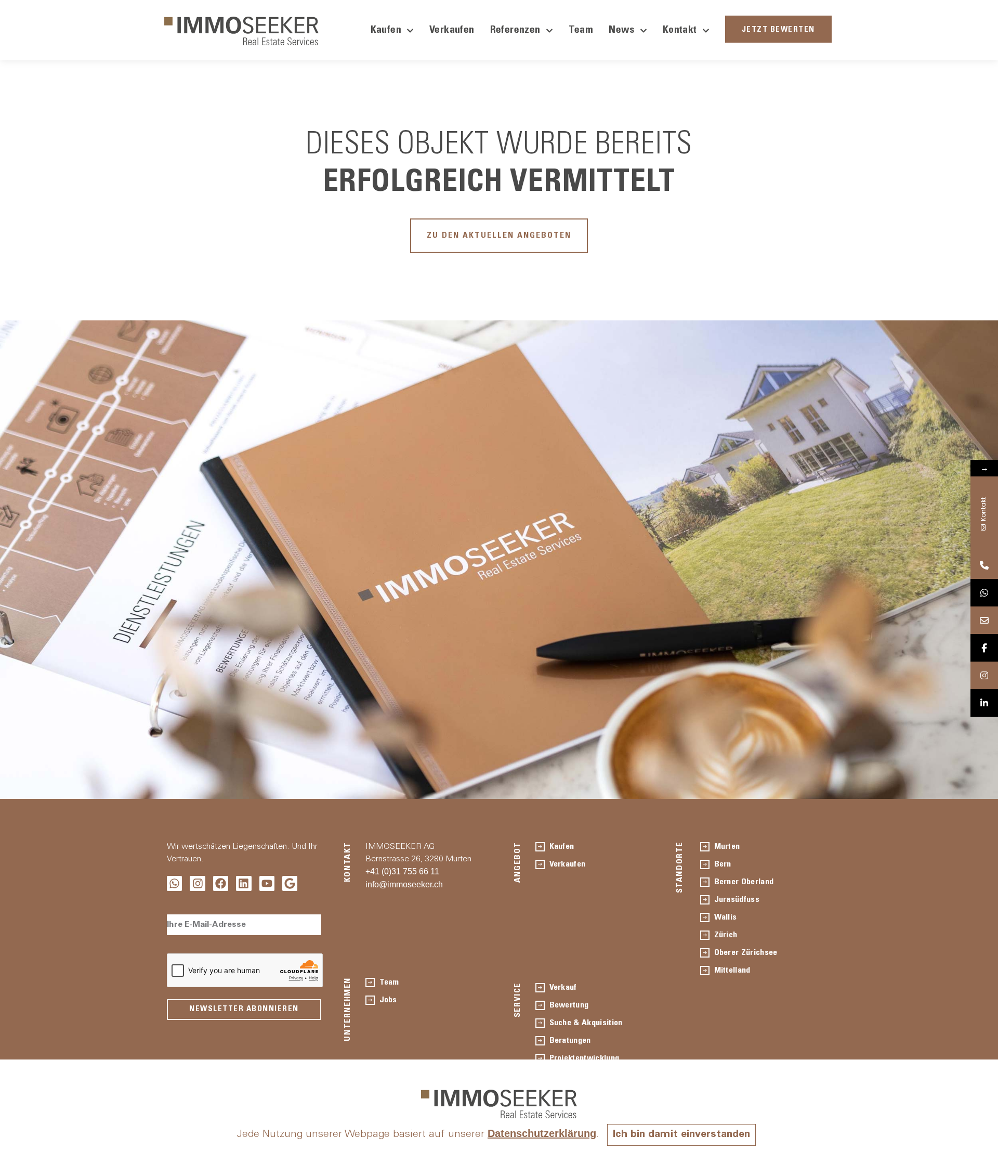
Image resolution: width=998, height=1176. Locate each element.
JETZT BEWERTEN (778, 30)
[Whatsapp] (174, 883)
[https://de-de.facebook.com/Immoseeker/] (984, 648)
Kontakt (680, 30)
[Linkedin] (243, 883)
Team (581, 30)
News (622, 30)
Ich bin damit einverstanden (681, 1135)
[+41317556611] (984, 565)
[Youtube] (266, 883)
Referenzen (515, 30)
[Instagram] (197, 883)
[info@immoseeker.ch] (984, 620)
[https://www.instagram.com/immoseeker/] (984, 675)
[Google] (289, 883)
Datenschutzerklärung (542, 1133)
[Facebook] (220, 883)
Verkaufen (452, 30)
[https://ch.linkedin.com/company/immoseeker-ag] (984, 703)
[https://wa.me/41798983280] (984, 592)
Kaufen (386, 30)
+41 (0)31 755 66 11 (402, 871)
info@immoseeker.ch (404, 884)
